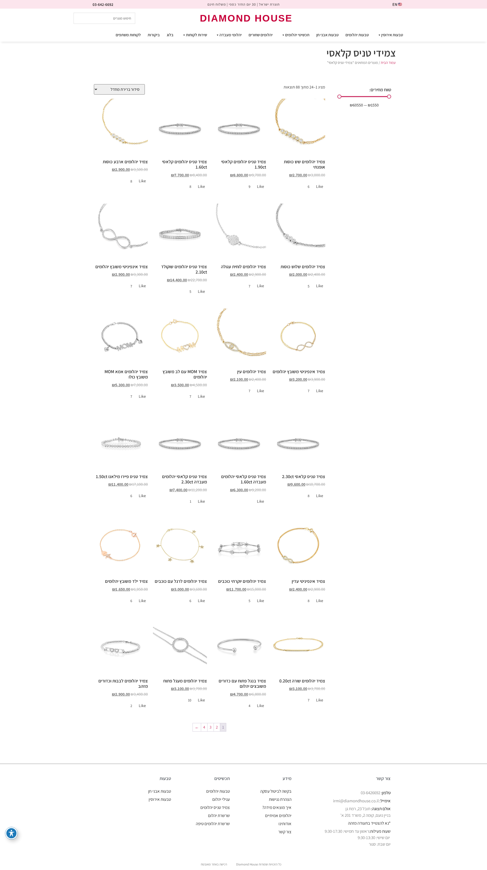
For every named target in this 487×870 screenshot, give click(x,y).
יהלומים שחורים (261, 35)
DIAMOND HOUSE (246, 18)
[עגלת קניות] (407, 18)
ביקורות (154, 35)
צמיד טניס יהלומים (215, 807)
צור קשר (284, 832)
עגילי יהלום (221, 799)
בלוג (170, 35)
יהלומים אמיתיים (278, 815)
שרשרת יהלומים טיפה (213, 823)
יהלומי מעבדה (230, 35)
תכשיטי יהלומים (297, 35)
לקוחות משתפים (128, 35)
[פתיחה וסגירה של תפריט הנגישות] (11, 833)
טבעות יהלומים (357, 35)
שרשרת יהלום (219, 815)
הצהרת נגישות (280, 799)
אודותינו (285, 823)
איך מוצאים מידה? (276, 807)
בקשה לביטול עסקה (275, 791)
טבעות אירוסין (392, 35)
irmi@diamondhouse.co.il (356, 801)
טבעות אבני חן (327, 35)
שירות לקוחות (196, 35)
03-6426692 (370, 792)
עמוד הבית (388, 62)
